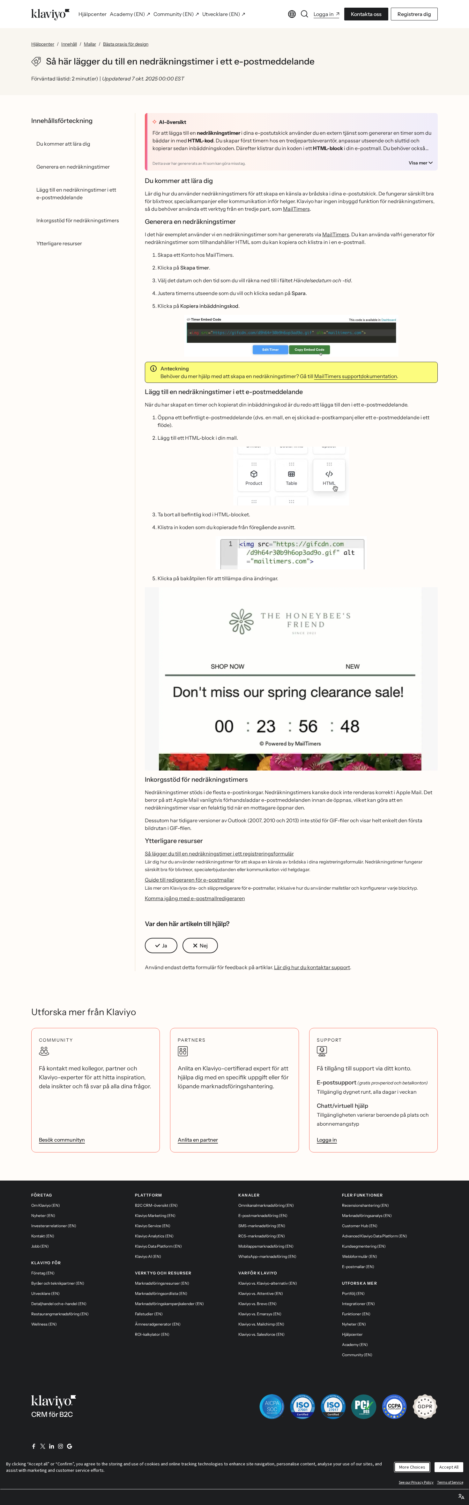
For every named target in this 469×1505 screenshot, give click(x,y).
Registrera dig (414, 14)
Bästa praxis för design (125, 44)
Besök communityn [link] (62, 1139)
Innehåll (69, 44)
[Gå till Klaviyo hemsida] (50, 14)
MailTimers (296, 209)
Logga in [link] (327, 1139)
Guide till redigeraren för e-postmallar (189, 880)
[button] (291, 336)
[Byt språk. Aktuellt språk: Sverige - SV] (292, 14)
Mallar (90, 44)
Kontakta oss (366, 14)
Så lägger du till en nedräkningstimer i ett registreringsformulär (219, 853)
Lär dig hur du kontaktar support (312, 967)
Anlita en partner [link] (198, 1139)
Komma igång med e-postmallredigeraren (195, 898)
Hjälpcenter (42, 44)
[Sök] (305, 14)
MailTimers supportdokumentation (355, 376)
